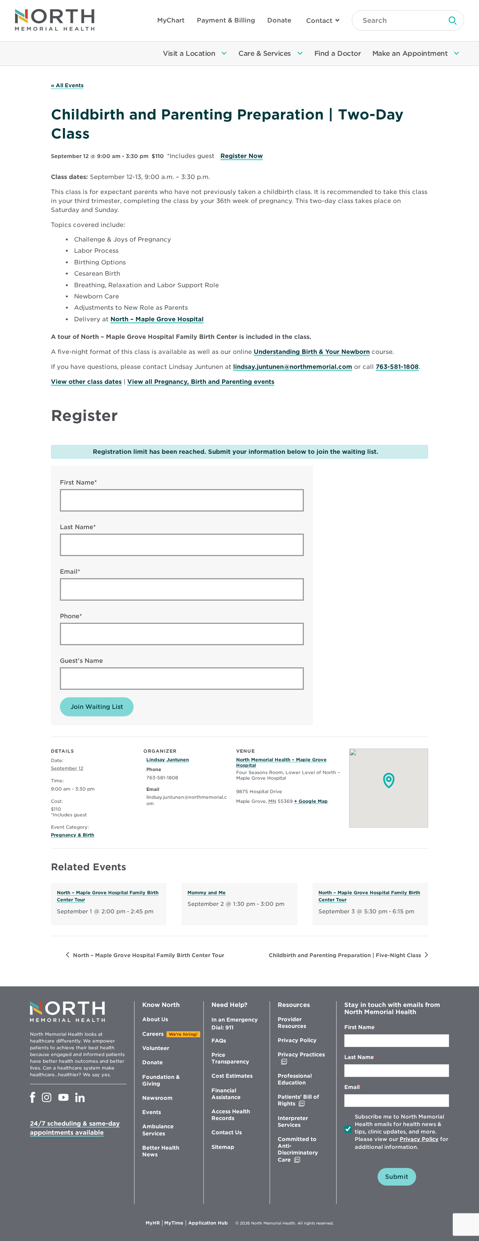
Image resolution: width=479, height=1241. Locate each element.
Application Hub (208, 1223)
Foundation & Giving (161, 1080)
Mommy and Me (206, 892)
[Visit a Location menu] (224, 54)
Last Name (359, 1057)
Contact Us (226, 1132)
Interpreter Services (293, 1121)
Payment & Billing (226, 20)
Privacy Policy (297, 1040)
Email (352, 1087)
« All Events (67, 85)
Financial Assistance (226, 1093)
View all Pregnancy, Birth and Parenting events (200, 381)
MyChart (170, 20)
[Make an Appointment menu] (456, 54)
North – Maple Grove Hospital (157, 319)
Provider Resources (292, 1022)
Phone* (71, 616)
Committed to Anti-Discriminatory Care (300, 1149)
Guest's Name (81, 660)
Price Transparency (230, 1058)
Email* (70, 571)
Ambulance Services (158, 1129)
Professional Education (295, 1079)
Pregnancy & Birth (72, 835)
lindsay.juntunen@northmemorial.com (292, 366)
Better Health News (160, 1151)
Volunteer (155, 1048)
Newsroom (157, 1098)
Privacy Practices (301, 1058)
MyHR (154, 1223)
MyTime (175, 1223)
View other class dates (86, 381)
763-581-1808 (397, 366)
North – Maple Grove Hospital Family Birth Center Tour (148, 955)
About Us (155, 1019)
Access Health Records (230, 1114)
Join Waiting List (96, 706)
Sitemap (222, 1147)
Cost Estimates (232, 1076)
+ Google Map (311, 801)
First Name (359, 1027)
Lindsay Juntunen (167, 759)
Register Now (241, 156)
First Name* (78, 482)
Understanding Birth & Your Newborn (312, 351)
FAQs (218, 1041)
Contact (319, 20)
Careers (153, 1034)
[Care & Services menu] (300, 54)
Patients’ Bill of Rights (302, 1100)
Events (151, 1112)
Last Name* (78, 527)
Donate (279, 20)
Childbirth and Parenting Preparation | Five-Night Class (345, 955)
